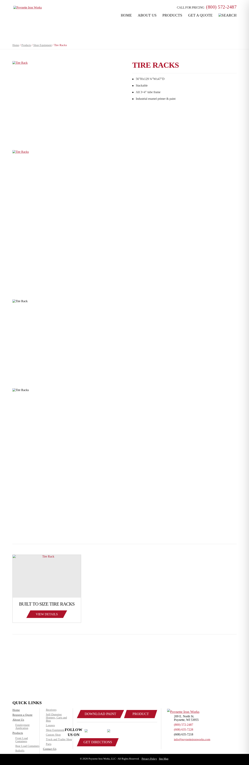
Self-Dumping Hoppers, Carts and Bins (56, 717)
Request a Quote (22, 714)
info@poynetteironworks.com (192, 739)
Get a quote (200, 15)
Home (126, 15)
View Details (47, 614)
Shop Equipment (42, 45)
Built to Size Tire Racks (47, 604)
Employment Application (22, 727)
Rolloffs (19, 750)
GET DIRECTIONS (97, 742)
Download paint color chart (100, 715)
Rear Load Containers (27, 746)
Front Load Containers (21, 740)
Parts (48, 744)
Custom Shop (53, 734)
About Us (147, 15)
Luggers (50, 725)
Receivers (51, 709)
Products (172, 15)
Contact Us (49, 748)
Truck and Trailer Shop (59, 739)
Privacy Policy (149, 758)
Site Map (163, 758)
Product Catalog (140, 715)
